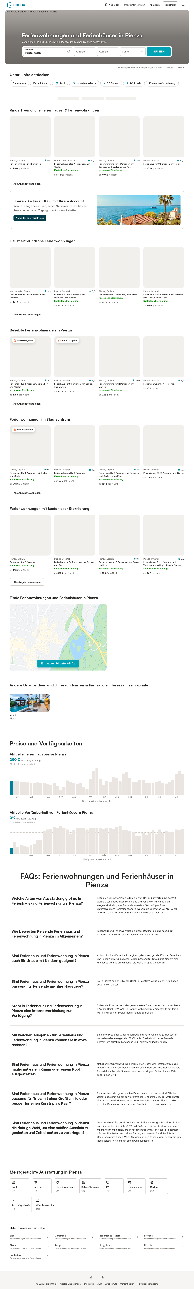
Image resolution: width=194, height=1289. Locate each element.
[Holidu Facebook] (103, 1277)
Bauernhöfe (19, 83)
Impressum (89, 1283)
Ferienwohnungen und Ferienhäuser (135, 67)
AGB (99, 1283)
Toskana (169, 67)
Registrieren (170, 4)
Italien (159, 67)
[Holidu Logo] (22, 5)
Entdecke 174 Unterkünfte (58, 663)
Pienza (180, 67)
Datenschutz (111, 1283)
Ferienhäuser (40, 83)
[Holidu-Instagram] (91, 1277)
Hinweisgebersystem (147, 1283)
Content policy (127, 1283)
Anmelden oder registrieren (30, 218)
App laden (114, 4)
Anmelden (155, 4)
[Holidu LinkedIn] (97, 1277)
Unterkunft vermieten (134, 4)
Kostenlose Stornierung (162, 83)
